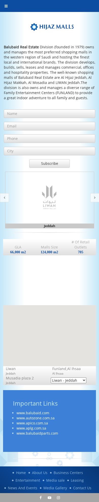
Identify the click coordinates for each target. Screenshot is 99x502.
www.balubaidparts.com (37, 433)
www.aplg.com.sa (31, 428)
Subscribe (49, 163)
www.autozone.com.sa (35, 418)
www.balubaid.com (32, 412)
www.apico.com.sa (32, 423)
